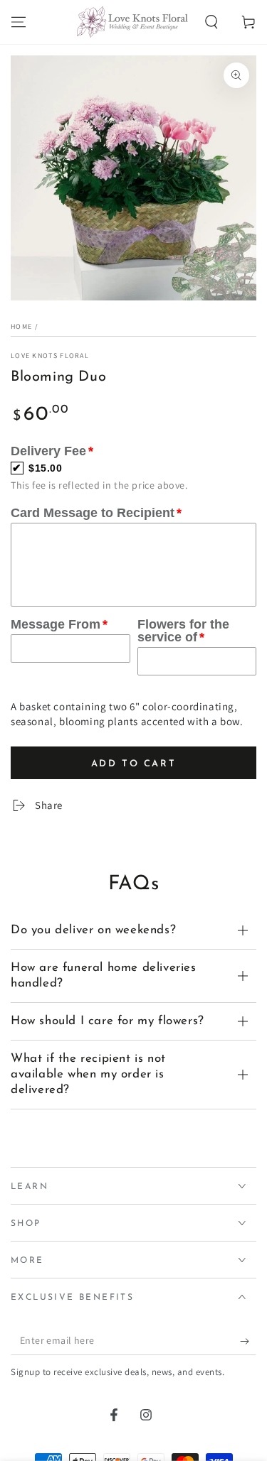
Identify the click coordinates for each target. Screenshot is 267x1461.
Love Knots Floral (50, 355)
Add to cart (134, 759)
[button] (211, 22)
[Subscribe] (248, 1336)
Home (21, 326)
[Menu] (18, 22)
